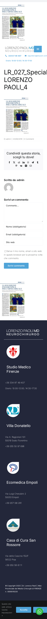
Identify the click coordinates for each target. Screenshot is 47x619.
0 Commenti (29, 139)
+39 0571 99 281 (13, 503)
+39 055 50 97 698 (14, 446)
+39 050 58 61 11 (13, 565)
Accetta (24, 609)
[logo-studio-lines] (19, 47)
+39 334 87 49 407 (15, 382)
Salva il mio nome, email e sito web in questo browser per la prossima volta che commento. (23, 255)
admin (8, 139)
